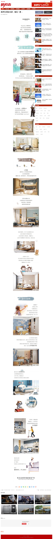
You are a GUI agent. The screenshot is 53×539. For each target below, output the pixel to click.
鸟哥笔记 (43, 126)
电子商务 (37, 110)
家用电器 (37, 113)
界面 (48, 131)
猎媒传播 (37, 131)
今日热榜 (48, 126)
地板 (47, 113)
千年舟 (41, 110)
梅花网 (41, 129)
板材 (45, 110)
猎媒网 (41, 131)
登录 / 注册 (3, 1)
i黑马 (45, 131)
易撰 (39, 126)
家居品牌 (45, 108)
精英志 (23, 537)
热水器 (37, 118)
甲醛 (40, 118)
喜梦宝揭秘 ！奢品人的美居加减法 (45, 489)
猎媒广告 (45, 129)
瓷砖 (44, 113)
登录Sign (48, 12)
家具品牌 (47, 118)
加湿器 (49, 115)
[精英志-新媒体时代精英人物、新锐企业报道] (8, 5)
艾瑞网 (41, 134)
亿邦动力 (37, 134)
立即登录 (24, 523)
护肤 (43, 118)
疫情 (45, 115)
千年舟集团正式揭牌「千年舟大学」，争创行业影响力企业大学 (14, 489)
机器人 (37, 115)
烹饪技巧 (41, 115)
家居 (36, 108)
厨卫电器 (40, 108)
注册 (28, 523)
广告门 (37, 129)
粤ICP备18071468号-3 (30, 537)
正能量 (37, 120)
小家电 (49, 110)
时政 (41, 113)
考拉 (36, 126)
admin (2, 14)
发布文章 (39, 12)
